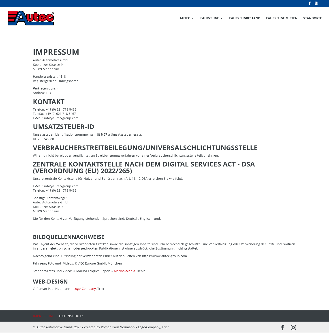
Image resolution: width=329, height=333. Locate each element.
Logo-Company (85, 288)
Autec (185, 18)
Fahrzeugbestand (244, 18)
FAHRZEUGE (209, 18)
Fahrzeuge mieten (281, 18)
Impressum (43, 316)
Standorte (312, 18)
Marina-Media (124, 271)
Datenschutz (71, 316)
